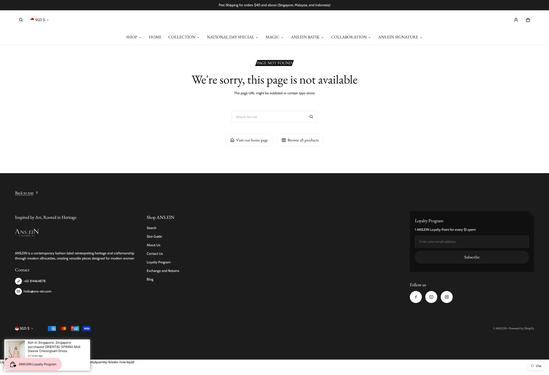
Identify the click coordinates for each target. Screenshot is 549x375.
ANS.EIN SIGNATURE (398, 37)
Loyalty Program (159, 262)
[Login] (516, 20)
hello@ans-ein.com (37, 291)
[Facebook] (416, 297)
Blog (150, 279)
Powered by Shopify (521, 328)
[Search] (311, 117)
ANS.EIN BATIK (305, 37)
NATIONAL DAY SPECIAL (230, 37)
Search (152, 228)
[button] (21, 20)
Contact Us (155, 254)
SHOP (131, 37)
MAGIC (272, 37)
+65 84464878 (35, 281)
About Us (153, 245)
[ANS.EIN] (274, 20)
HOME (155, 37)
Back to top (24, 192)
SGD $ (40, 20)
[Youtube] (431, 297)
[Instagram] (447, 297)
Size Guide (154, 236)
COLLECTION (181, 37)
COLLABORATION (349, 37)
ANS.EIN (501, 328)
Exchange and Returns (163, 271)
